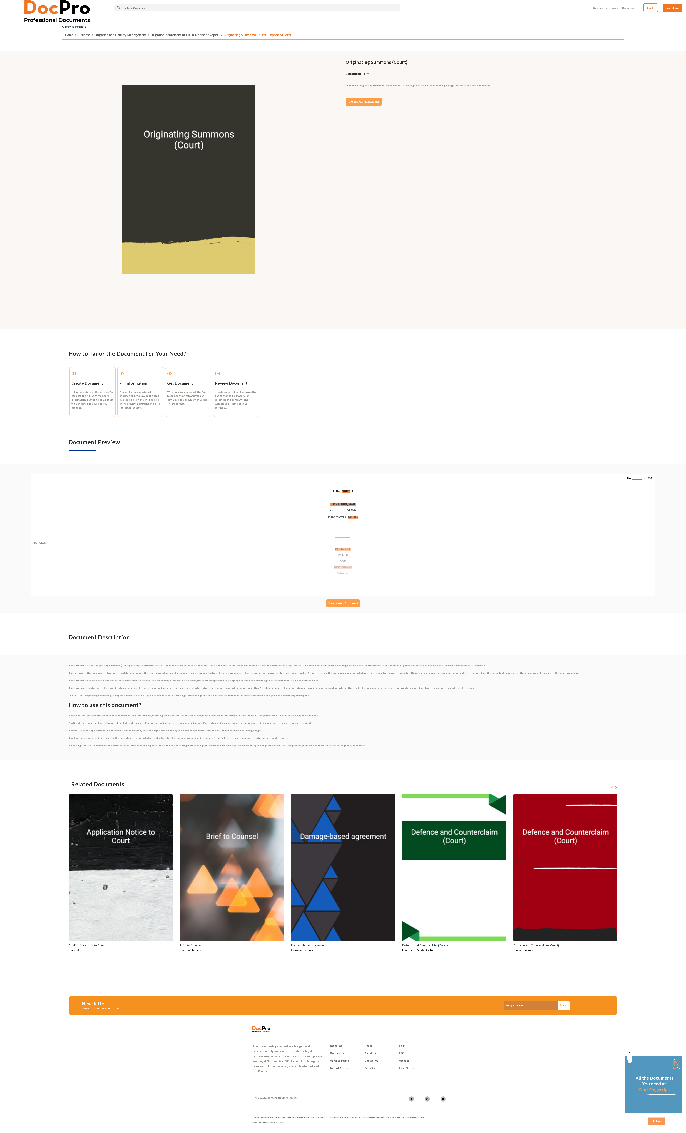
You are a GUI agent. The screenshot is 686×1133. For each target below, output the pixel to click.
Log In (650, 7)
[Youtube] (443, 1098)
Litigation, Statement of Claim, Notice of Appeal (185, 35)
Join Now (656, 1121)
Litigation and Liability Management (120, 35)
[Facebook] (411, 1098)
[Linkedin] (427, 1098)
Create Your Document (364, 101)
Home (69, 35)
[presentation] (611, 788)
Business (84, 35)
